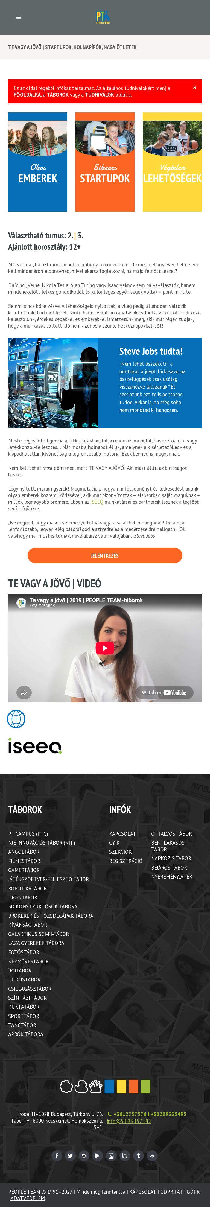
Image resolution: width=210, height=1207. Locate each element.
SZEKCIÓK (120, 852)
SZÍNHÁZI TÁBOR (27, 998)
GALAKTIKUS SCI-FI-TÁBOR (38, 934)
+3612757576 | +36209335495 (150, 1114)
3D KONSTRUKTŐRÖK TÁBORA (42, 906)
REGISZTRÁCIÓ (125, 861)
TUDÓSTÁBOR (24, 979)
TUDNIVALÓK (99, 94)
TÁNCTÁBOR (22, 1025)
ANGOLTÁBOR (23, 852)
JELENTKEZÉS (105, 555)
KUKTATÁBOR (23, 1007)
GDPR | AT (171, 1191)
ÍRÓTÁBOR (19, 970)
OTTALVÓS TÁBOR (171, 833)
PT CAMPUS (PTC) (28, 833)
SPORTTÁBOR (23, 1016)
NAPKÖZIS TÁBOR (171, 858)
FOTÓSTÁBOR (23, 952)
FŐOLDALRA (27, 94)
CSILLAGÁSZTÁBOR (29, 989)
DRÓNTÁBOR (22, 897)
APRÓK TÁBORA (25, 1034)
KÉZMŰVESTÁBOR (28, 961)
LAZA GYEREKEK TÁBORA (36, 943)
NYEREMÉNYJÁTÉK (171, 876)
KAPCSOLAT (122, 833)
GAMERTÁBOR (24, 870)
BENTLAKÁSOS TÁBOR (168, 846)
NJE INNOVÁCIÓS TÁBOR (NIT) (41, 842)
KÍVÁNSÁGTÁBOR (27, 925)
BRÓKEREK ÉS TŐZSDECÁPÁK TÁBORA (50, 915)
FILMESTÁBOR (24, 861)
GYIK (114, 842)
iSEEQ (97, 501)
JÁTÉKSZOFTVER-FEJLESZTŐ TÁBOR (48, 879)
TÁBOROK (58, 94)
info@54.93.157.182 (129, 1121)
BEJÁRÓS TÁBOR (169, 867)
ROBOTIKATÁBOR (27, 888)
